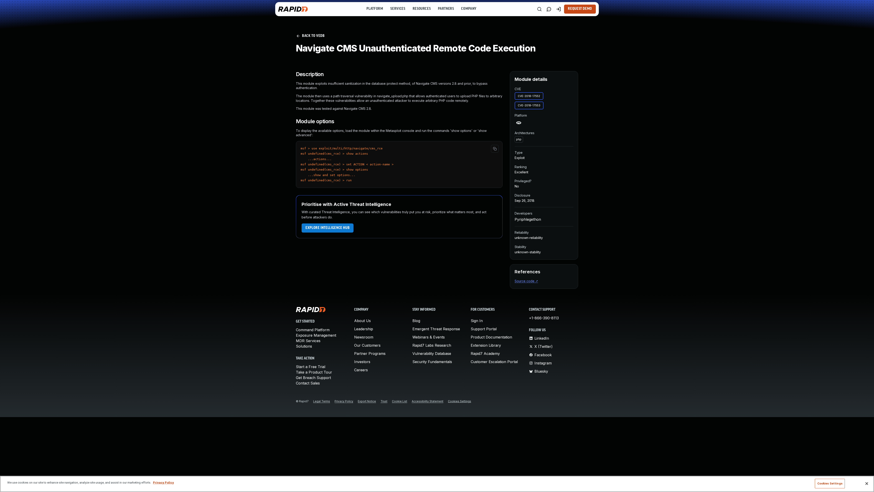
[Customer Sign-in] (558, 9)
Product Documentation (491, 337)
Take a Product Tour (314, 372)
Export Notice (367, 401)
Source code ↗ (526, 281)
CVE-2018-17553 (529, 105)
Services (397, 9)
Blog (416, 320)
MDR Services (308, 340)
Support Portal (484, 329)
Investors (362, 361)
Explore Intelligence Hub (327, 228)
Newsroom (363, 337)
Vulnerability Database (431, 353)
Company (468, 9)
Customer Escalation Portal (494, 361)
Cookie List (399, 401)
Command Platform (313, 330)
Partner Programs (370, 353)
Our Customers (367, 345)
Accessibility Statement (427, 401)
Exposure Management (316, 335)
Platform (374, 9)
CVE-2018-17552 (529, 96)
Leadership (363, 329)
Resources (422, 9)
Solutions (304, 346)
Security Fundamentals (432, 361)
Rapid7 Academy (485, 353)
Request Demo (580, 9)
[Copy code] (495, 149)
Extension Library (486, 345)
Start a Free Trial (310, 366)
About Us (362, 320)
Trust (384, 401)
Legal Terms (321, 401)
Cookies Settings (459, 401)
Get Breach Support (313, 377)
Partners (446, 9)
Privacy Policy (344, 401)
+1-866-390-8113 (544, 318)
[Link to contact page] (549, 9)
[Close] (867, 484)
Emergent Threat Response (436, 329)
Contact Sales (308, 383)
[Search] (539, 9)
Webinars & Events (428, 337)
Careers (361, 370)
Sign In (477, 320)
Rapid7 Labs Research (431, 345)
